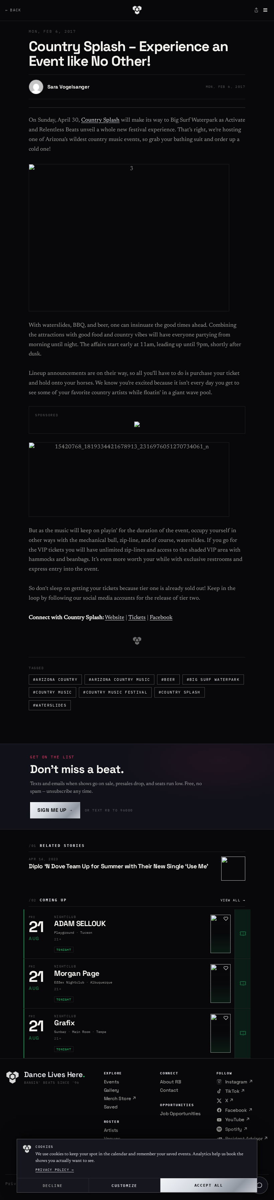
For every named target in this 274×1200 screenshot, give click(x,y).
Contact (169, 1090)
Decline (53, 1185)
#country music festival (115, 692)
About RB (170, 1082)
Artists (111, 1130)
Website (114, 618)
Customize (124, 1185)
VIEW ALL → (233, 900)
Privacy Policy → (54, 1170)
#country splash (179, 692)
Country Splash (100, 120)
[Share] (256, 10)
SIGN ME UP (55, 810)
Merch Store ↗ (120, 1098)
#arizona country (55, 679)
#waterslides (49, 705)
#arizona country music (119, 679)
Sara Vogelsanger (68, 87)
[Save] (226, 918)
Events (111, 1082)
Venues (112, 1139)
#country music (52, 692)
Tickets (137, 618)
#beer (168, 679)
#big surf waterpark (213, 679)
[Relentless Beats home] (137, 10)
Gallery (111, 1090)
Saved (111, 1107)
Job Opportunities (180, 1113)
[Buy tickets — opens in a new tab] (243, 934)
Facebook (161, 618)
